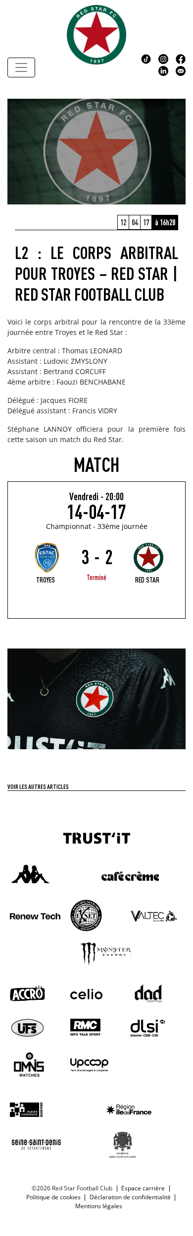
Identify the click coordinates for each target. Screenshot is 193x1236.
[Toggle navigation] (21, 67)
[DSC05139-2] (96, 698)
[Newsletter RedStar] (181, 70)
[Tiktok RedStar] (146, 58)
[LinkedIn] (163, 70)
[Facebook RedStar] (181, 58)
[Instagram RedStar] (163, 58)
